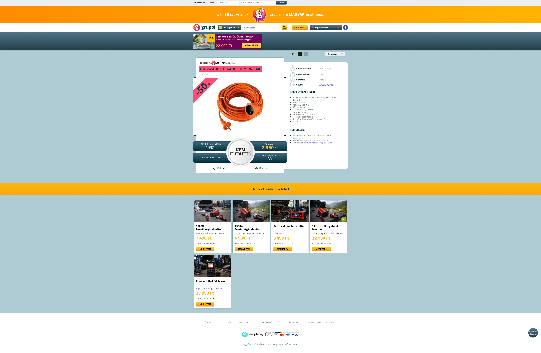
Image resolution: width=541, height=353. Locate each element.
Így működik (300, 27)
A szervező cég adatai (314, 322)
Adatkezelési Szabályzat (533, 333)
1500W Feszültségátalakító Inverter (247, 229)
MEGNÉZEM (205, 249)
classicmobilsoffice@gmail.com (318, 142)
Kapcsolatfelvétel (225, 322)
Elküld (281, 2)
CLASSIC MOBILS (326, 84)
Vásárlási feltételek (247, 322)
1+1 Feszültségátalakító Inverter (327, 227)
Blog (331, 322)
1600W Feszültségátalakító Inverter (208, 229)
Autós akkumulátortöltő (288, 226)
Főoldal (207, 322)
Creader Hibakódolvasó (210, 281)
